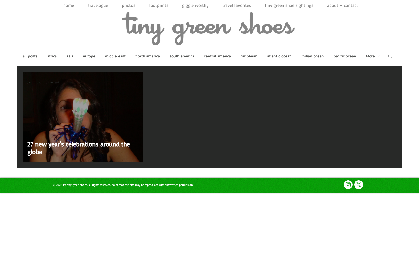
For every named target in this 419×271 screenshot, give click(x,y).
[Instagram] (348, 184)
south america (181, 55)
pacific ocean (345, 55)
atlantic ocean (279, 55)
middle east (115, 55)
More (370, 55)
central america (217, 55)
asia (69, 55)
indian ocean (312, 55)
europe (89, 55)
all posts (30, 55)
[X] (358, 184)
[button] (390, 56)
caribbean (249, 55)
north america (147, 55)
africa (52, 55)
